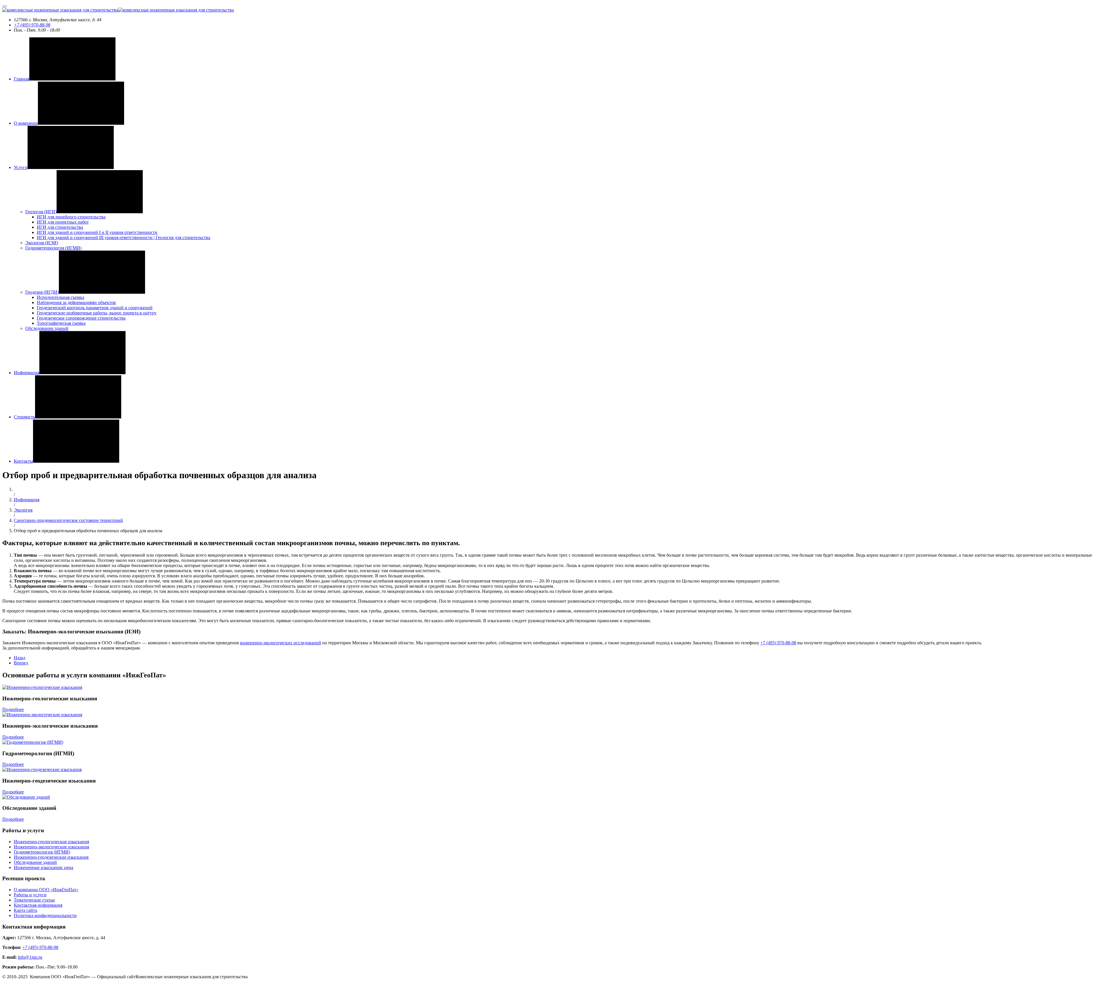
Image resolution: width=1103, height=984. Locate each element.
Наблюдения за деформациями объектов (76, 302)
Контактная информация (38, 905)
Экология (23, 510)
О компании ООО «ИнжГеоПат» (46, 889)
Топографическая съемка (61, 323)
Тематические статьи (34, 899)
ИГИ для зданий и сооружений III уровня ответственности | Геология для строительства (123, 237)
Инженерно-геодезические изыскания (51, 857)
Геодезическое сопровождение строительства (81, 318)
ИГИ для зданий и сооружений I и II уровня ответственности (97, 232)
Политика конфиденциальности (45, 915)
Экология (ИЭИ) (41, 242)
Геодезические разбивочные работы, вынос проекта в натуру (97, 312)
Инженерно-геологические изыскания (51, 841)
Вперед (21, 662)
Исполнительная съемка (60, 297)
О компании (26, 123)
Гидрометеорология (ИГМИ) (53, 247)
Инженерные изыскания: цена (43, 867)
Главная (21, 78)
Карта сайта (25, 910)
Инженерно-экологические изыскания (51, 846)
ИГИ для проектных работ (63, 222)
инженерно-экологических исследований (280, 642)
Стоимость (24, 416)
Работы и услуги (30, 894)
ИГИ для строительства (60, 227)
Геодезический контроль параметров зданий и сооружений (95, 307)
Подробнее (13, 709)
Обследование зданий (46, 328)
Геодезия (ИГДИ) (42, 292)
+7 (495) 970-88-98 (32, 24)
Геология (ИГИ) (41, 211)
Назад (19, 657)
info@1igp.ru (30, 957)
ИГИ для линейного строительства (71, 216)
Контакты (23, 461)
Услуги (21, 167)
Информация (26, 372)
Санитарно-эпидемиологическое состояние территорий (68, 520)
